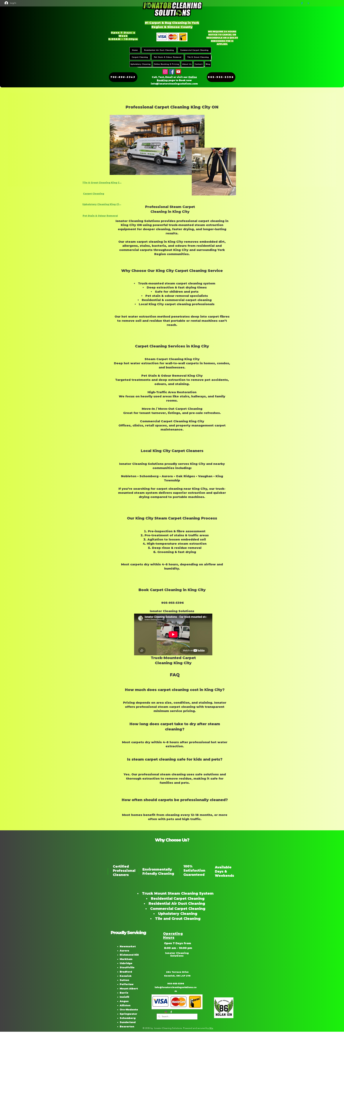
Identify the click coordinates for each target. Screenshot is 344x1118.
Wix (211, 1028)
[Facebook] (302, 3)
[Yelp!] (308, 3)
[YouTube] (178, 71)
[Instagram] (165, 71)
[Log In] (5, 3)
